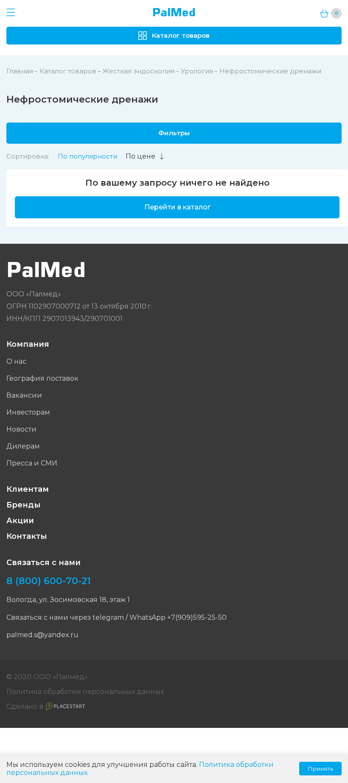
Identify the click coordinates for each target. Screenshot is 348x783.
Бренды (23, 505)
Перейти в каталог (177, 207)
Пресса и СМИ (31, 463)
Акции (20, 520)
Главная (19, 71)
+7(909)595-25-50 (197, 617)
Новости (21, 429)
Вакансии (24, 395)
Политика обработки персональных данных (85, 692)
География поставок (42, 378)
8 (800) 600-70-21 (48, 581)
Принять (320, 768)
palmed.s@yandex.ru (42, 635)
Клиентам (27, 489)
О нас (16, 361)
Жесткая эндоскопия (138, 71)
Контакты (26, 536)
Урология (197, 71)
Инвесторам (28, 412)
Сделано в (24, 706)
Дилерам (23, 446)
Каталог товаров (67, 71)
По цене (140, 156)
